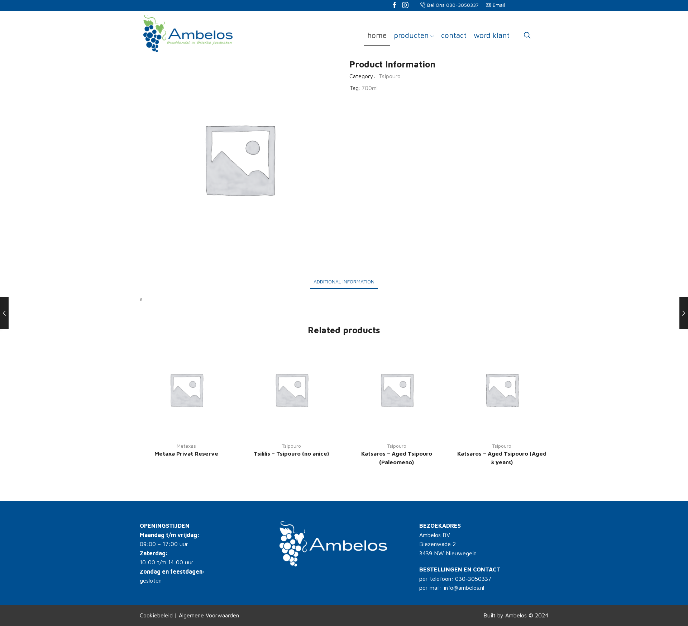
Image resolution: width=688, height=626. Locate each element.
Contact (454, 35)
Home (377, 35)
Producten (411, 35)
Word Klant (492, 35)
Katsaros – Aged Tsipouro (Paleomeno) (396, 457)
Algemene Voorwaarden (209, 615)
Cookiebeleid (156, 615)
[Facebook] (394, 5)
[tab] (344, 281)
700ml (370, 88)
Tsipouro (389, 76)
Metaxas (186, 446)
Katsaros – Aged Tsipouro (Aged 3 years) (501, 457)
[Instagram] (405, 5)
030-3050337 (473, 578)
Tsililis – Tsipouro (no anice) (291, 453)
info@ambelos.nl (464, 587)
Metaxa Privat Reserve (186, 453)
